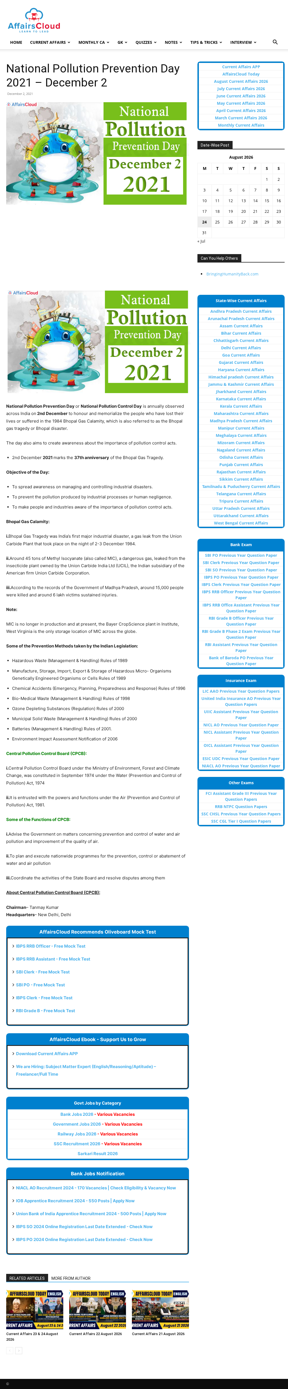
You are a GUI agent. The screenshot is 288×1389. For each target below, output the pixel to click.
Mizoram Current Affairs (241, 442)
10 (204, 200)
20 (243, 211)
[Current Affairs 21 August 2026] (160, 1309)
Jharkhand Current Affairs (241, 391)
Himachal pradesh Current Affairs (241, 377)
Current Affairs (48, 42)
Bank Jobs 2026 (97, 1114)
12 (230, 200)
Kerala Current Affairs (241, 406)
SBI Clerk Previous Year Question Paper (241, 562)
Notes (171, 42)
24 (204, 222)
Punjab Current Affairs (241, 464)
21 (255, 211)
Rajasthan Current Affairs (241, 472)
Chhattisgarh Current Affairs (241, 340)
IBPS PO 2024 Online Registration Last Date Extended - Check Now (84, 1239)
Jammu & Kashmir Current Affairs (241, 384)
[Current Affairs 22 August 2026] (97, 1309)
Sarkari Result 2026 (98, 1153)
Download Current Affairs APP (47, 1053)
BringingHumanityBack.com (232, 274)
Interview (241, 42)
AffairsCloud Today (241, 74)
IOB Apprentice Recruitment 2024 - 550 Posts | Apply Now (75, 1200)
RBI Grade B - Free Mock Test (45, 1010)
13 (243, 200)
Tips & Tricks (204, 42)
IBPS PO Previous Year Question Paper (241, 577)
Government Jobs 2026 (97, 1124)
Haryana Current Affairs (241, 369)
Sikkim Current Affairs (241, 479)
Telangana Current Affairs (241, 493)
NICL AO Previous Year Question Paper (241, 724)
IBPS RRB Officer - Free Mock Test (51, 946)
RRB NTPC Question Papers (241, 806)
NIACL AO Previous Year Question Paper (241, 765)
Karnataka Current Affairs (241, 399)
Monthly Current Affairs (241, 125)
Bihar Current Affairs (241, 333)
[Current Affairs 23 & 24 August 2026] (34, 1309)
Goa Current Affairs (241, 355)
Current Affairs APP (241, 66)
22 (267, 211)
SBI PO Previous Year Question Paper (241, 555)
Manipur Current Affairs (241, 428)
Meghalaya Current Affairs (241, 435)
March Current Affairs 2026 (241, 117)
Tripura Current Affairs (241, 501)
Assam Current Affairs (241, 326)
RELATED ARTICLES (27, 1278)
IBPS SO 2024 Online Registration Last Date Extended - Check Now (84, 1226)
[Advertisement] (97, 251)
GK (120, 42)
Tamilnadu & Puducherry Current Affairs (241, 486)
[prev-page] (9, 1350)
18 (217, 211)
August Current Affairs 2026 (241, 81)
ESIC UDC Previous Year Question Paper (241, 758)
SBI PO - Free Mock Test (40, 984)
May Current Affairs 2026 (241, 103)
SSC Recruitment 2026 (98, 1143)
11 (217, 200)
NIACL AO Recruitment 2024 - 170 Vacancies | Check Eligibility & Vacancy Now (96, 1187)
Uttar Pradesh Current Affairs (241, 508)
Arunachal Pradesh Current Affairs (241, 318)
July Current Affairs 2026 (241, 88)
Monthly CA (91, 42)
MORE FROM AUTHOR (71, 1278)
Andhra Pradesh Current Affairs (241, 311)
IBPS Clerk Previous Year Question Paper (241, 584)
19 (230, 211)
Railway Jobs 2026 (98, 1134)
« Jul (201, 241)
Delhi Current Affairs (241, 347)
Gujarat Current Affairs (241, 362)
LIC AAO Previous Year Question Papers (241, 691)
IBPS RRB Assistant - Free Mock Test (53, 959)
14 (255, 200)
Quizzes (144, 42)
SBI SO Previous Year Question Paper (241, 570)
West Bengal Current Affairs (241, 523)
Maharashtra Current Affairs (241, 413)
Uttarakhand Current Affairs (241, 515)
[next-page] (18, 1350)
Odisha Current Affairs (241, 457)
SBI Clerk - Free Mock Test (43, 972)
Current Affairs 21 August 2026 (158, 1334)
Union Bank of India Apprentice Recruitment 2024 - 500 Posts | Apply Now (91, 1213)
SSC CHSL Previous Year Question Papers (241, 813)
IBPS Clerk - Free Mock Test (44, 997)
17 (204, 211)
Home (16, 42)
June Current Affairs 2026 (241, 96)
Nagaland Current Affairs (241, 450)
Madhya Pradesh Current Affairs (241, 420)
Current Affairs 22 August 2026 (95, 1334)
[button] (275, 42)
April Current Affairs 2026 (241, 110)
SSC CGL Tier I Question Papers (241, 821)
